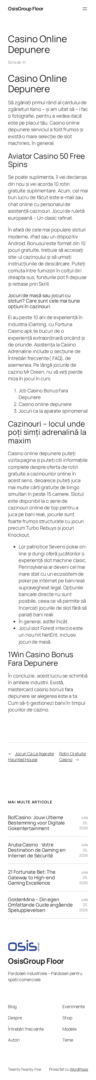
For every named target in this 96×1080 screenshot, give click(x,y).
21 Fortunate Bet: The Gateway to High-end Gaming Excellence (31, 877)
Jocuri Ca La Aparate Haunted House (31, 757)
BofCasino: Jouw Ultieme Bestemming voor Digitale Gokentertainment (36, 823)
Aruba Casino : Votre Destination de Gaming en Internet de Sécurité (37, 850)
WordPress (79, 1069)
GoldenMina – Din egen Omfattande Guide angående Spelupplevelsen (40, 905)
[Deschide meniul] (85, 9)
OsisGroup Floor (25, 8)
